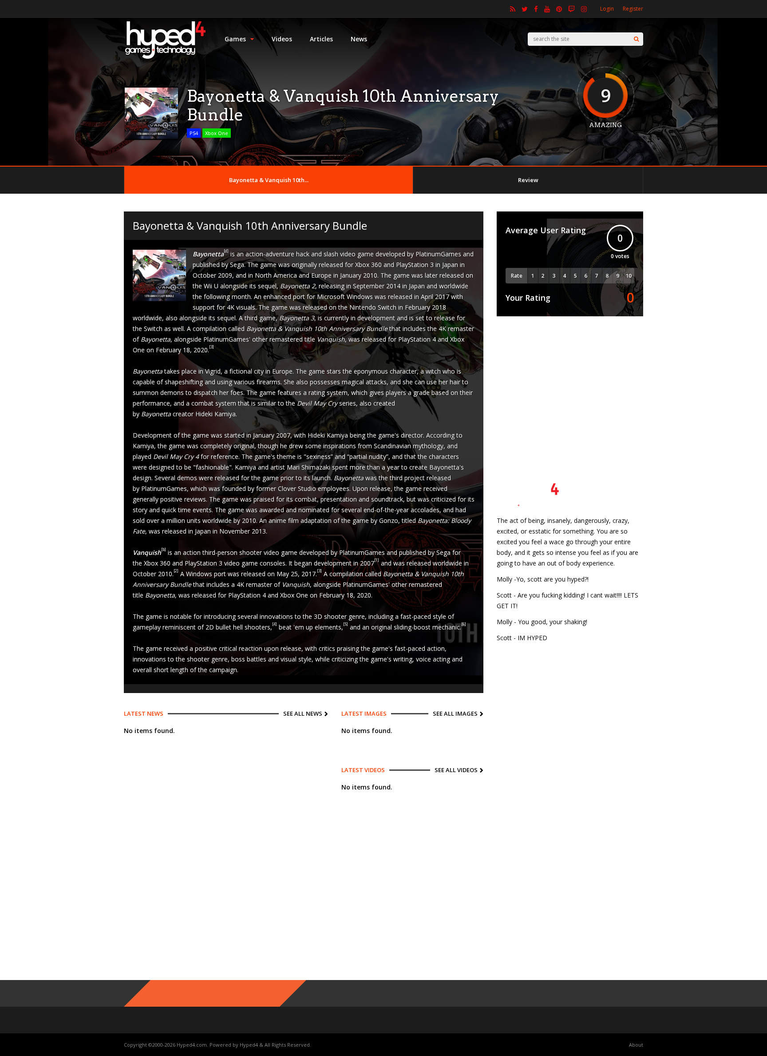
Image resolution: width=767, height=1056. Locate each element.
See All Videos (456, 770)
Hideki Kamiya (215, 414)
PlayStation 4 (417, 339)
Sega (237, 264)
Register (633, 8)
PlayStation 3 (415, 264)
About (636, 1044)
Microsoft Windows (345, 296)
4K (230, 307)
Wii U (211, 286)
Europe (321, 275)
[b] (163, 549)
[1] (376, 560)
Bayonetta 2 (297, 286)
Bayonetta (160, 595)
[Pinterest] (559, 9)
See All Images (455, 713)
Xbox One (216, 133)
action (192, 552)
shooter (335, 616)
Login (607, 8)
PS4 (194, 133)
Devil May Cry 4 (176, 456)
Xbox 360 (368, 264)
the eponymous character (380, 371)
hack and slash (317, 254)
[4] (274, 624)
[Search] (636, 39)
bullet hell (229, 627)
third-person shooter (232, 552)
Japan (450, 264)
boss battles (248, 659)
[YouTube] (547, 9)
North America (276, 275)
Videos (282, 39)
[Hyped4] (165, 58)
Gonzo (388, 520)
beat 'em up (296, 627)
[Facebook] (536, 9)
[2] (176, 571)
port (220, 574)
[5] (345, 624)
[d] (226, 251)
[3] (211, 347)
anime (277, 520)
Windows (199, 574)
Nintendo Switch (372, 307)
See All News (302, 713)
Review (528, 180)
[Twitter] (525, 9)
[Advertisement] (570, 385)
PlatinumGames (438, 254)
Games (235, 39)
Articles (321, 39)
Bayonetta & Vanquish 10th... (268, 180)
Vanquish (331, 339)
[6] (463, 624)
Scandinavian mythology (408, 446)
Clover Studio (297, 488)
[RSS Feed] (512, 9)
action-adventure (269, 254)
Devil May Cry (317, 403)
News (359, 39)
